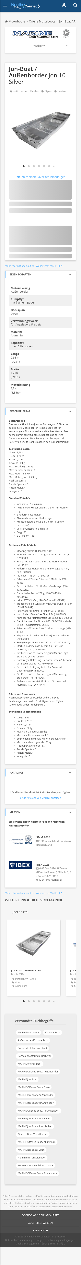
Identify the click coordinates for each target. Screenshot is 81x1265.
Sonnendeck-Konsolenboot (32, 1048)
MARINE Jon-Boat (27, 1079)
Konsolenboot (52, 1032)
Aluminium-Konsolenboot (31, 1157)
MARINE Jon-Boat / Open (31, 1149)
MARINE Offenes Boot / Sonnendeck (37, 1173)
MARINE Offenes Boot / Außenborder (38, 1071)
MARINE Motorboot (28, 1032)
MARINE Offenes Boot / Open (34, 1087)
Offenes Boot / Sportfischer (33, 1134)
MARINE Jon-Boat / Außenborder (35, 1095)
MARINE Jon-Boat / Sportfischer (35, 1126)
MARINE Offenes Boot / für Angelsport (38, 1110)
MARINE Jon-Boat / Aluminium (34, 1118)
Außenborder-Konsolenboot (33, 1040)
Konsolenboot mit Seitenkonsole (35, 1165)
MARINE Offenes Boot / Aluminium (36, 1142)
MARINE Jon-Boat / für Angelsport (36, 1103)
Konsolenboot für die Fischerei (34, 1056)
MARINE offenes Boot (29, 1063)
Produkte (38, 46)
